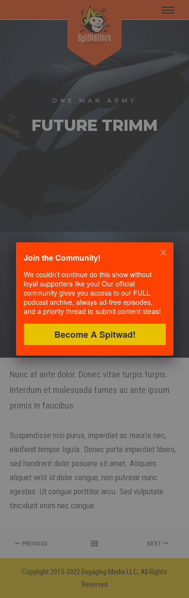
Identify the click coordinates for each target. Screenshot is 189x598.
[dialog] (94, 299)
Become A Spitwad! (94, 334)
